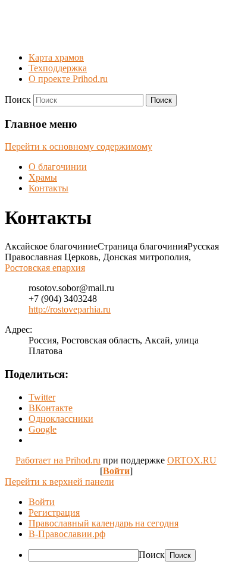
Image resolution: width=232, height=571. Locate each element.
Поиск (18, 99)
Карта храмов (56, 57)
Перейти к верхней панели (59, 482)
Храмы (43, 177)
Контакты (48, 188)
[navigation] (116, 529)
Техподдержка (58, 68)
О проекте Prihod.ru (68, 79)
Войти (116, 471)
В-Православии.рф (67, 534)
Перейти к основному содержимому (78, 146)
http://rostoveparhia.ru (70, 309)
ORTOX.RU (192, 460)
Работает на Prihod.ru (58, 460)
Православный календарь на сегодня (103, 523)
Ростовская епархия (45, 268)
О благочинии (58, 167)
